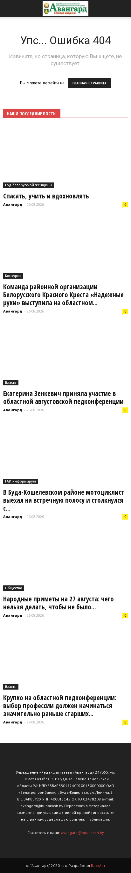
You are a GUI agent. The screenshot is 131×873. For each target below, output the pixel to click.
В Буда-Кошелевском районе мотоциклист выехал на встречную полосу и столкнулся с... (63, 500)
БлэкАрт (98, 865)
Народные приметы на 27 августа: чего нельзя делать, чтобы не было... (58, 602)
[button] (122, 8)
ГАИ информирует (20, 481)
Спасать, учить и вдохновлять (46, 195)
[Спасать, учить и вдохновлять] (65, 157)
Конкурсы (13, 276)
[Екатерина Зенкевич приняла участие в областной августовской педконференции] (65, 354)
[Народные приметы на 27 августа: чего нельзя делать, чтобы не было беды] (65, 560)
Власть (11, 382)
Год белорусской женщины (28, 185)
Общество (13, 588)
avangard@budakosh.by (82, 832)
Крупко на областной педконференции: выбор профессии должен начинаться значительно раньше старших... (59, 705)
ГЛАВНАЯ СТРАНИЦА (89, 83)
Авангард (12, 204)
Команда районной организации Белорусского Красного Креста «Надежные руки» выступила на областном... (63, 294)
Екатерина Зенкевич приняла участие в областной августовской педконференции (63, 397)
